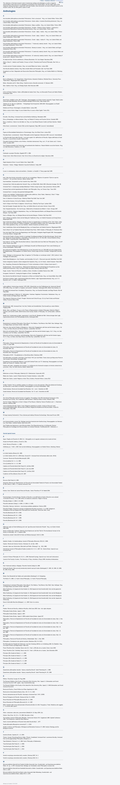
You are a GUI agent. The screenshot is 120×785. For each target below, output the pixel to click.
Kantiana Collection (50, 0)
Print (61, 2)
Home (42, 0)
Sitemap (5, 783)
